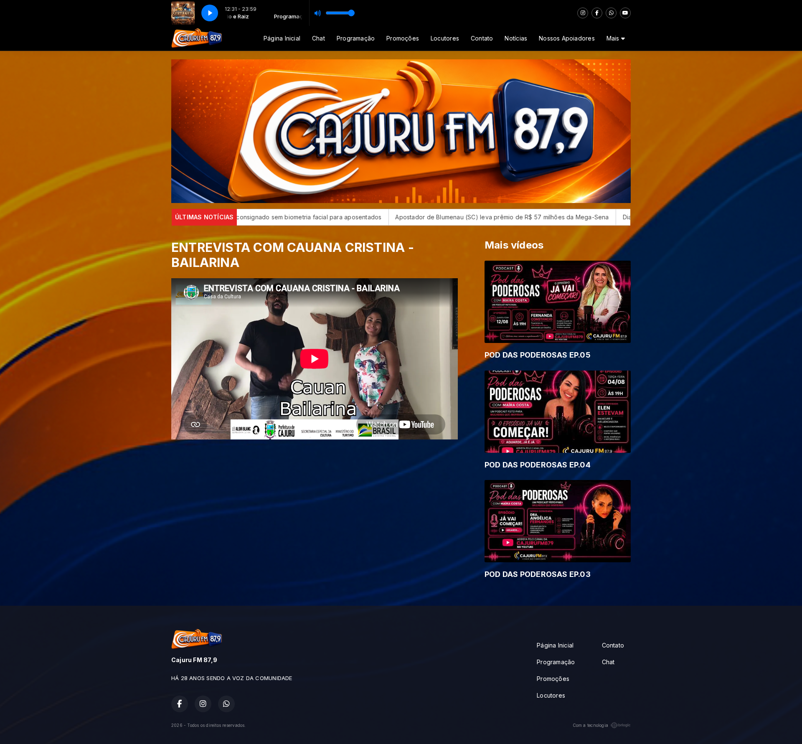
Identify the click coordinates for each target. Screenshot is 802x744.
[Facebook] (596, 13)
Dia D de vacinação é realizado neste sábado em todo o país (608, 217)
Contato (482, 38)
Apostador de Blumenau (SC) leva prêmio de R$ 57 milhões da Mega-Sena (400, 217)
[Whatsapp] (611, 13)
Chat (318, 38)
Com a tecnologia (590, 725)
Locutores (445, 38)
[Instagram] (582, 13)
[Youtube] (625, 13)
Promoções (402, 38)
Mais (614, 38)
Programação (356, 38)
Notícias (516, 38)
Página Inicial (282, 38)
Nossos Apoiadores (567, 38)
